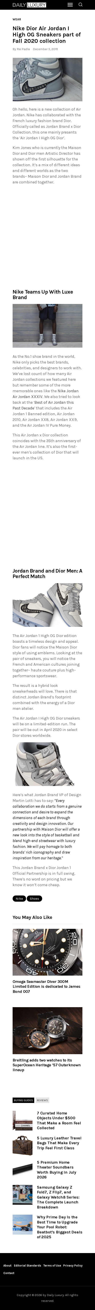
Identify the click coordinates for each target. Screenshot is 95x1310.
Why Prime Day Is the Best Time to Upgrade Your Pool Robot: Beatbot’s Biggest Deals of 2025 (59, 1227)
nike (19, 899)
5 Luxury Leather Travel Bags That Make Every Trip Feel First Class (59, 1143)
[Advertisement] (47, 236)
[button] (47, 80)
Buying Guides (23, 1100)
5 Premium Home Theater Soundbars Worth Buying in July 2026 (56, 1170)
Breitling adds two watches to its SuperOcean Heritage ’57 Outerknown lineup (47, 1065)
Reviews (42, 1100)
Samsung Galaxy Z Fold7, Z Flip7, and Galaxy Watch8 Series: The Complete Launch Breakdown (58, 1197)
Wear (17, 19)
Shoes (34, 899)
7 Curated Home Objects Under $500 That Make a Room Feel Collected (59, 1121)
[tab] (23, 1100)
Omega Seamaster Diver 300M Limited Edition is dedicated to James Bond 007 (46, 986)
